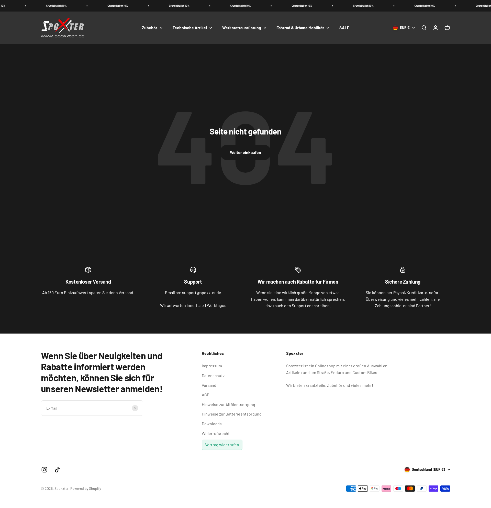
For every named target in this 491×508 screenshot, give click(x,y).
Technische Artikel (190, 27)
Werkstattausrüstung (241, 27)
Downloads (212, 423)
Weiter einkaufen (245, 152)
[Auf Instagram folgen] (44, 469)
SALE (344, 27)
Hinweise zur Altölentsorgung (228, 404)
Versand (209, 385)
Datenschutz (213, 375)
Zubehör (149, 27)
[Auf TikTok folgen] (57, 469)
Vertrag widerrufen (222, 444)
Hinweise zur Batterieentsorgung (232, 413)
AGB (205, 394)
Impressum (212, 365)
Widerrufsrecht (216, 433)
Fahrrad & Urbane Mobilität (300, 27)
